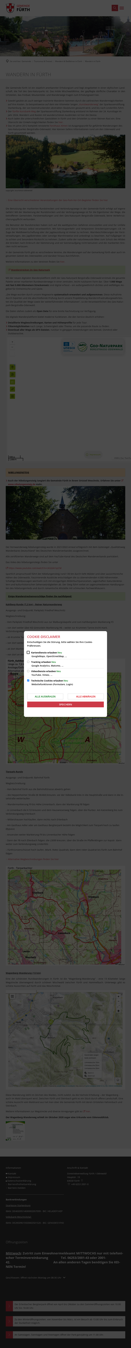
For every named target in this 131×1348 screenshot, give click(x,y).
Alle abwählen (86, 696)
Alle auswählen (45, 696)
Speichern (65, 704)
